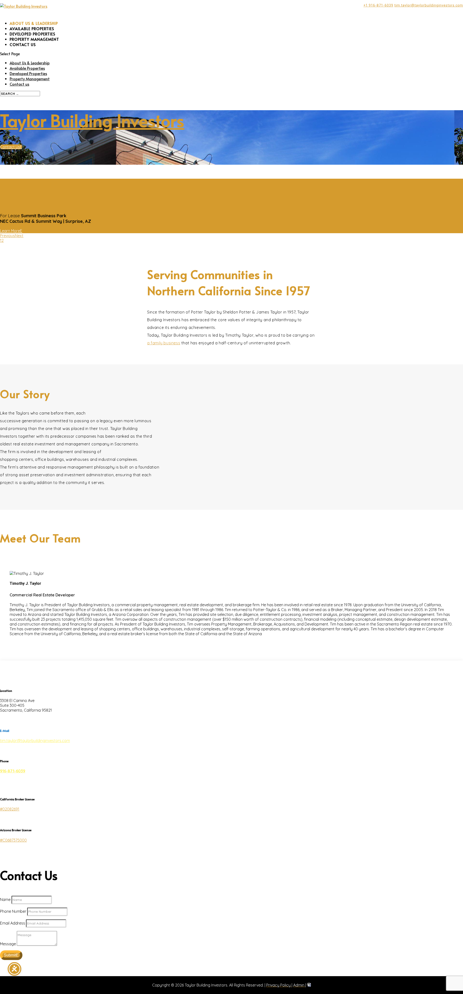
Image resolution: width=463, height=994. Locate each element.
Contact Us (10, 239)
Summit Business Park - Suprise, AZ (133, 281)
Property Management (84, 171)
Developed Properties (83, 166)
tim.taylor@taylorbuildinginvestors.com (35, 833)
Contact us (77, 137)
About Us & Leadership (84, 155)
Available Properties (81, 160)
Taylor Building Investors (92, 213)
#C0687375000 (13, 933)
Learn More (10, 323)
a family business (163, 435)
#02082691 (9, 901)
